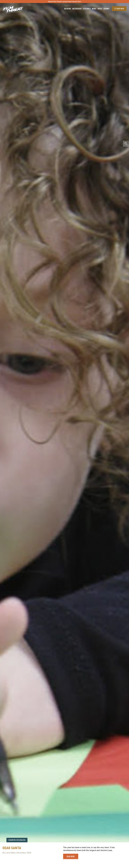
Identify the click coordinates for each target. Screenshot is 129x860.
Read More (71, 856)
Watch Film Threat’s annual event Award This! (64, 1)
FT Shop (119, 8)
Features (87, 9)
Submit (106, 9)
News (94, 9)
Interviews (77, 9)
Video (100, 9)
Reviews (67, 9)
